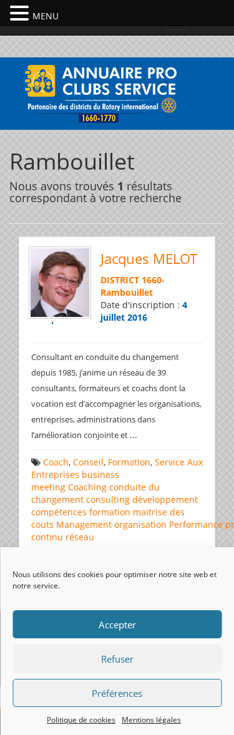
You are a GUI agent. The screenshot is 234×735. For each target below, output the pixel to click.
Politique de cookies (81, 719)
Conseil (88, 462)
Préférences (117, 693)
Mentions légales (151, 719)
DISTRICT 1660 (131, 280)
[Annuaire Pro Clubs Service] (117, 92)
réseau (80, 537)
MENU (45, 16)
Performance (196, 524)
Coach (56, 462)
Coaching (87, 487)
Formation (129, 462)
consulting (108, 499)
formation (109, 512)
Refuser (117, 659)
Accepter (117, 624)
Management (84, 524)
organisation (140, 524)
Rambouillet (126, 292)
